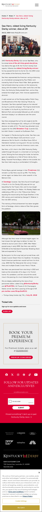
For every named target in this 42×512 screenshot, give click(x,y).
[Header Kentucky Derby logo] (11, 5)
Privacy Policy (27, 496)
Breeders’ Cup (22, 129)
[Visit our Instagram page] (18, 374)
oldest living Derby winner (27, 68)
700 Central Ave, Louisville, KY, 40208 (17, 464)
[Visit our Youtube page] (35, 374)
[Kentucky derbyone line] (21, 456)
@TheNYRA (9, 286)
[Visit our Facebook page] (6, 374)
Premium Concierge (21, 357)
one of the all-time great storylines (23, 63)
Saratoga (7, 182)
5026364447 (22, 351)
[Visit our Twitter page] (12, 374)
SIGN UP (7, 311)
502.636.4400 (8, 467)
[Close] (39, 472)
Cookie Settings (21, 501)
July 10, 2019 (31, 295)
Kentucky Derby (12, 61)
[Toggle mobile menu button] (36, 5)
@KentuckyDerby (31, 284)
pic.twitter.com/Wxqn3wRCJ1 (14, 291)
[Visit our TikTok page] (29, 374)
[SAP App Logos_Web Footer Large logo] (9, 442)
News (11, 16)
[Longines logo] (21, 433)
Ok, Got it (21, 508)
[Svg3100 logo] (32, 442)
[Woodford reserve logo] (9, 433)
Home (4, 16)
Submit (21, 408)
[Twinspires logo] (21, 442)
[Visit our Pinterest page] (24, 374)
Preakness (32, 170)
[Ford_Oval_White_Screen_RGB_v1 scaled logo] (32, 433)
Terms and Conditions (16, 492)
